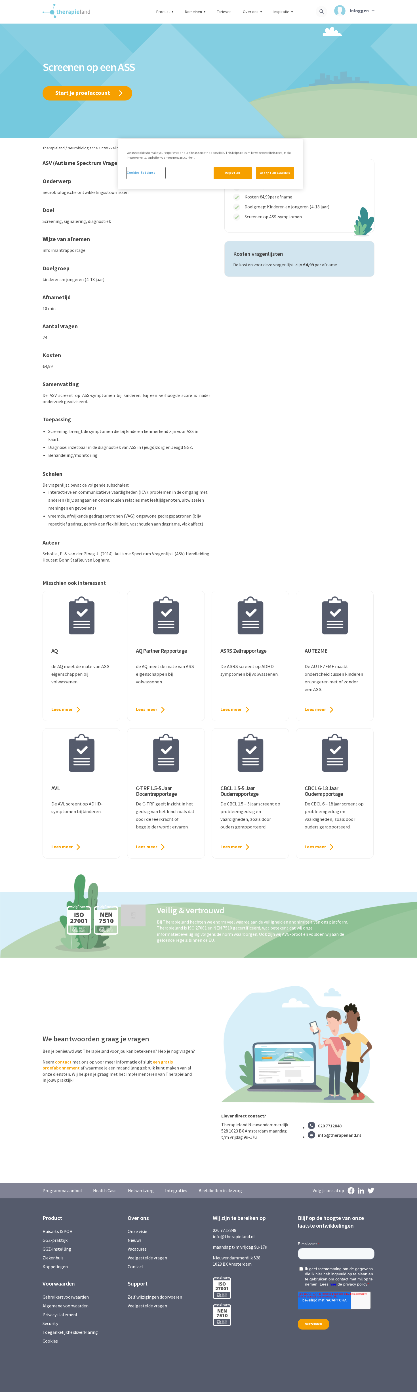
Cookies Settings (141, 173)
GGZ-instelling (57, 1249)
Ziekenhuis (53, 1258)
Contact (136, 1266)
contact (63, 1062)
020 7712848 (330, 1126)
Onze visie (137, 1231)
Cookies (50, 1341)
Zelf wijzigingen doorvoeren (155, 1297)
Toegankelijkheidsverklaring (70, 1332)
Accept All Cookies (275, 173)
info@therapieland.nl (339, 1135)
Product (163, 11)
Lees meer (62, 709)
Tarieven (224, 11)
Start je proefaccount (82, 92)
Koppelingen (55, 1266)
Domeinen (193, 11)
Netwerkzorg (141, 1190)
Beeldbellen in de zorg (220, 1190)
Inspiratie (281, 11)
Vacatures (137, 1249)
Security (50, 1323)
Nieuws (135, 1240)
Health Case (105, 1190)
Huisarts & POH (58, 1231)
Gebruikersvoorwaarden (66, 1297)
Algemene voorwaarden (66, 1306)
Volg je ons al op (328, 1190)
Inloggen (359, 10)
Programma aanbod (62, 1190)
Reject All (232, 173)
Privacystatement (60, 1314)
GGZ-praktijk (55, 1240)
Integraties (176, 1190)
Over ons (250, 11)
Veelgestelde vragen (147, 1258)
